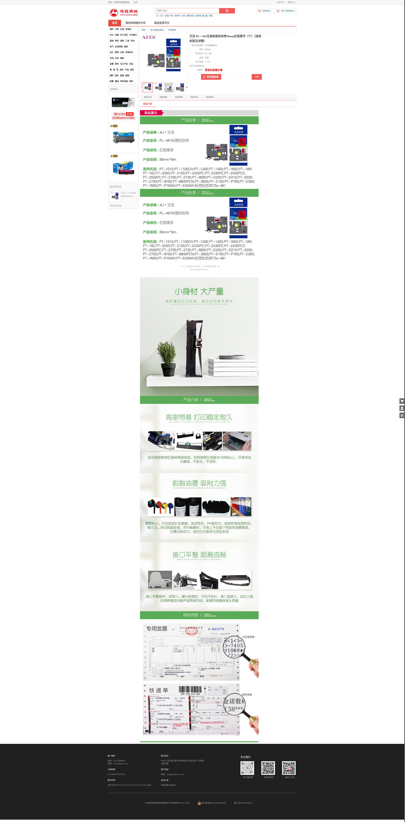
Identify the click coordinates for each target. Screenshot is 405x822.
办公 (112, 35)
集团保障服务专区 (136, 23)
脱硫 (122, 76)
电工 (112, 52)
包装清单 (179, 97)
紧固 (112, 41)
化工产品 (124, 64)
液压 (122, 70)
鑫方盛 (205, 16)
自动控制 (119, 47)
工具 (127, 41)
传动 (132, 41)
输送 (117, 81)
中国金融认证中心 (168, 785)
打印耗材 (172, 30)
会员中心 (280, 2)
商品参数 (163, 97)
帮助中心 (291, 2)
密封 (117, 41)
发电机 (128, 29)
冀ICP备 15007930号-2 (243, 803)
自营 (167, 16)
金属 (112, 64)
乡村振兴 (133, 35)
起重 (112, 81)
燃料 (112, 76)
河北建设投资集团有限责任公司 (158, 803)
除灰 (117, 76)
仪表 (122, 52)
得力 (172, 16)
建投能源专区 (161, 23)
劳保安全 (129, 52)
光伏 (117, 58)
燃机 (122, 58)
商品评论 (194, 97)
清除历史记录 (115, 206)
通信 (126, 47)
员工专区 (124, 35)
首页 (114, 23)
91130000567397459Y (116, 774)
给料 (131, 81)
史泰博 (198, 16)
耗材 (117, 64)
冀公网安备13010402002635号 (214, 803)
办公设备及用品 (157, 30)
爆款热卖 (190, 16)
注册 (135, 2)
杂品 (131, 64)
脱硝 (127, 76)
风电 (112, 58)
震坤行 (178, 16)
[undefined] (164, 58)
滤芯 (132, 70)
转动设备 (124, 81)
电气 (112, 47)
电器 (117, 35)
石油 (122, 29)
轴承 (122, 41)
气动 (127, 70)
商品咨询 (210, 97)
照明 (117, 52)
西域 (211, 16)
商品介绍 (148, 97)
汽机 (117, 29)
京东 (183, 16)
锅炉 (112, 29)
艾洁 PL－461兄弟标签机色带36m (128, 194)
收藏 (257, 77)
